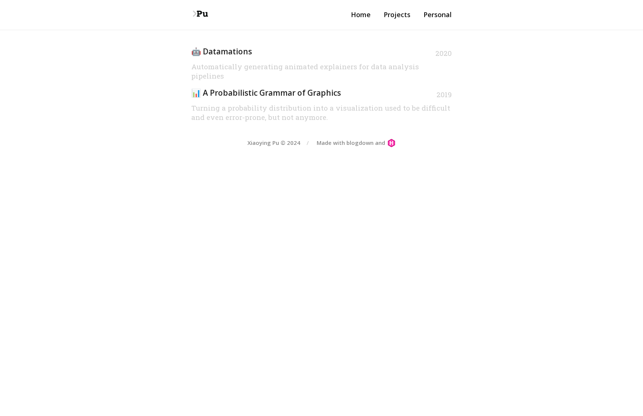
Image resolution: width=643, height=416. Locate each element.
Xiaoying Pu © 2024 (273, 142)
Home (361, 14)
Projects (397, 14)
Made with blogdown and (352, 142)
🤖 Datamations (221, 51)
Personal (437, 14)
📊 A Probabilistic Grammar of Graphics (266, 93)
